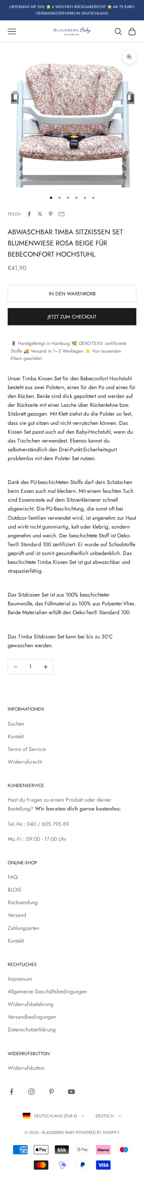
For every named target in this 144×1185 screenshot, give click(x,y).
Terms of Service (27, 749)
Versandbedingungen (32, 1017)
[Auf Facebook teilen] (29, 214)
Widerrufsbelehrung (30, 1004)
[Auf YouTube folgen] (71, 1092)
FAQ (13, 877)
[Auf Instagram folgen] (31, 1092)
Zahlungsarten (23, 928)
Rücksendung (23, 902)
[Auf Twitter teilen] (40, 214)
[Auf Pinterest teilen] (51, 214)
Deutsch (105, 1116)
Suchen (16, 724)
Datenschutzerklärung (32, 1029)
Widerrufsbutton (26, 1068)
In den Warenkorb (72, 293)
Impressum (20, 979)
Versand (17, 915)
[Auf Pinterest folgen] (51, 1092)
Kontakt (16, 736)
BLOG (15, 889)
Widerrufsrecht (25, 762)
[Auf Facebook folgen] (11, 1092)
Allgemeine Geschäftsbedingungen (47, 991)
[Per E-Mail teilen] (61, 214)
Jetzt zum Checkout (72, 316)
